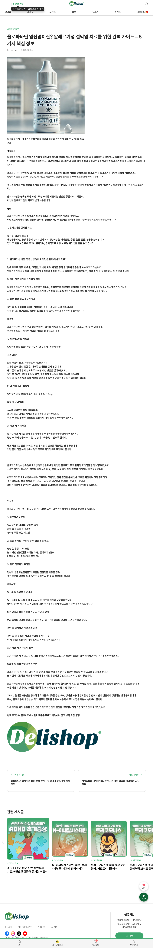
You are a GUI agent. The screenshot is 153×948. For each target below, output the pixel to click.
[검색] (146, 4)
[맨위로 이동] (143, 897)
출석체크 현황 (18, 4)
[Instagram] (13, 933)
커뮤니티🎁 (142, 11)
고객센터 (55, 927)
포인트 (52, 11)
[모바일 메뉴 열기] (7, 4)
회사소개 (8, 927)
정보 (74, 11)
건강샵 (8, 11)
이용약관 (41, 927)
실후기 (95, 11)
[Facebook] (7, 933)
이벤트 (117, 11)
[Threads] (19, 933)
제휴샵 (30, 11)
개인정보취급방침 (25, 927)
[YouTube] (25, 933)
